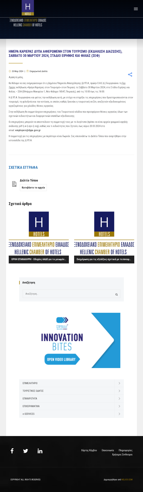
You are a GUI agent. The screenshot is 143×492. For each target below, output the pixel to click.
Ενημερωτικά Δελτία (38, 71)
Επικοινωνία (108, 450)
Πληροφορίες (126, 450)
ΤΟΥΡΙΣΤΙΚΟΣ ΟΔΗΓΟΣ (33, 390)
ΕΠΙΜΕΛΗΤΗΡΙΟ (30, 383)
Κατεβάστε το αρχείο (33, 187)
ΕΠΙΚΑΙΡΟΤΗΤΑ (30, 398)
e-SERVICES (29, 413)
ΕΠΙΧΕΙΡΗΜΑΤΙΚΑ (31, 406)
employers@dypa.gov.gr (28, 130)
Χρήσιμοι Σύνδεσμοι (122, 454)
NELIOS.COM (127, 479)
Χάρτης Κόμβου (89, 450)
